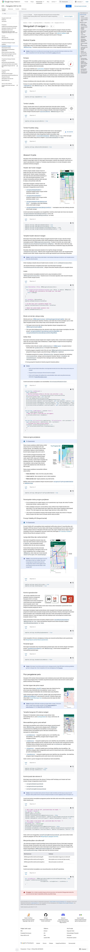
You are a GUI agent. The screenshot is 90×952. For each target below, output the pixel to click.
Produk (26, 1)
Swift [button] (26, 91)
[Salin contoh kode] (73, 95)
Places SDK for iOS (25, 935)
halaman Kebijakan (61, 33)
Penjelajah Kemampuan (26, 933)
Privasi (28, 949)
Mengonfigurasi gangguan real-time (49, 836)
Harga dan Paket (70, 930)
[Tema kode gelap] (71, 95)
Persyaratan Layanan (71, 937)
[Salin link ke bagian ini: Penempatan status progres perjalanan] (50, 500)
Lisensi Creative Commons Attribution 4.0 (57, 901)
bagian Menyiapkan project (41, 376)
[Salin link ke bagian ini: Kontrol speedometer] (39, 593)
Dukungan (69, 935)
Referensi (10, 9)
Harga (32, 1)
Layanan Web (47, 937)
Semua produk (72, 943)
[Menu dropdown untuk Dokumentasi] (44, 1)
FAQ (21, 930)
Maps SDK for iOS (41, 707)
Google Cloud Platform (61, 943)
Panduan (4, 9)
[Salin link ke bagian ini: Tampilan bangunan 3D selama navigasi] (49, 712)
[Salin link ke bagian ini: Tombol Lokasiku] (35, 104)
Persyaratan (23, 949)
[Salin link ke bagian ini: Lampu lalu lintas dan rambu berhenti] (48, 537)
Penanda (60, 668)
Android (45, 930)
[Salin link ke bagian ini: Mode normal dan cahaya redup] (45, 316)
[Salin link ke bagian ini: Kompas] (30, 58)
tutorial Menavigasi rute (35, 698)
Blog (48, 1)
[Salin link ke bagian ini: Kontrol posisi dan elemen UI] (43, 776)
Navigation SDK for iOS (13, 6)
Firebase (51, 943)
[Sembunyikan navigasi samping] (17, 949)
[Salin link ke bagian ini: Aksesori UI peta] (37, 155)
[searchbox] (9, 13)
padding (54, 52)
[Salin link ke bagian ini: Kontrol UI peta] (36, 40)
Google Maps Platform (38, 22)
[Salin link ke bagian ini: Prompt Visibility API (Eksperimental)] (48, 518)
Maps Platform (15, 2)
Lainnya (53, 1)
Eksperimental (31, 441)
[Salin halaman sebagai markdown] (51, 26)
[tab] (25, 91)
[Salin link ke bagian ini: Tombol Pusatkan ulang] (39, 128)
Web (45, 935)
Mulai (68, 6)
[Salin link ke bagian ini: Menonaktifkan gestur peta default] (47, 722)
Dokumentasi (39, 1)
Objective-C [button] (33, 91)
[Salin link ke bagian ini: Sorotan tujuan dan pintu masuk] (45, 685)
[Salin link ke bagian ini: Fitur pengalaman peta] (42, 674)
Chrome (44, 943)
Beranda (25, 22)
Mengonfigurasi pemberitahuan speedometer (37, 639)
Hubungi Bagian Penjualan (72, 933)
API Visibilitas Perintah (64, 531)
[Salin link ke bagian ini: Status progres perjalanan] (41, 437)
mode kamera (40, 68)
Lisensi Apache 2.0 (35, 903)
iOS (3, 6)
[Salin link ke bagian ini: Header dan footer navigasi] (42, 168)
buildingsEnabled (41, 716)
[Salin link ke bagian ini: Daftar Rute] (32, 337)
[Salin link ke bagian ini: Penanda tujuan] (34, 644)
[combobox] (66, 1)
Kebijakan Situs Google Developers (66, 903)
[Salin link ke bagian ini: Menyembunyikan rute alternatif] (45, 841)
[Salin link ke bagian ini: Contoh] (28, 271)
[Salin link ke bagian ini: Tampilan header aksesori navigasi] (46, 236)
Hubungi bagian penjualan (80, 6)
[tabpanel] (48, 96)
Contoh (17, 9)
